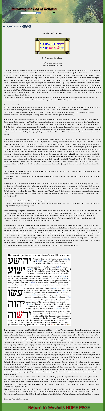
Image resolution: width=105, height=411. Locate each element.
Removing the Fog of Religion (34, 9)
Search (38, 13)
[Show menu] (53, 13)
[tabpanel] (52, 216)
